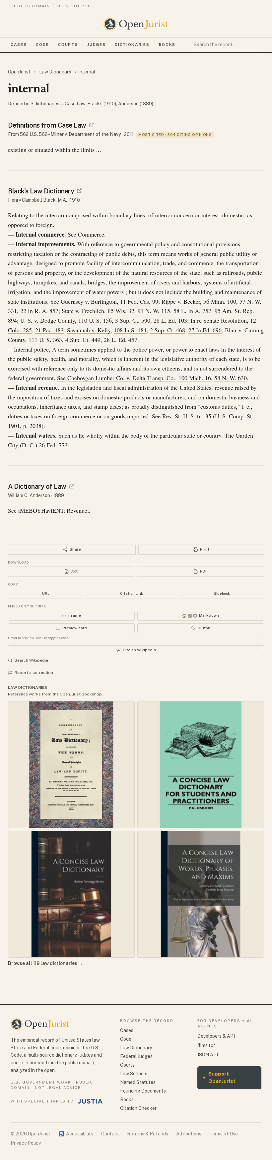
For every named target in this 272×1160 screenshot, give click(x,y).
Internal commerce (40, 234)
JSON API (207, 1054)
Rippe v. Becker (181, 301)
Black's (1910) (101, 103)
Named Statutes (138, 1082)
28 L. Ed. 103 (170, 320)
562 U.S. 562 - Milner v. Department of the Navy (70, 134)
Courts (68, 44)
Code (42, 44)
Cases (19, 44)
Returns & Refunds (147, 1133)
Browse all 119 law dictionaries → (45, 963)
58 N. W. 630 (230, 378)
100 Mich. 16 (194, 378)
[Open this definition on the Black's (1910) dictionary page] (79, 190)
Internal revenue (37, 387)
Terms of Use (223, 1133)
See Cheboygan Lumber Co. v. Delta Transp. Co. (116, 378)
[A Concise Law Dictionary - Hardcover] (71, 894)
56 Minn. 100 (219, 301)
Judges (96, 44)
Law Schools (133, 1073)
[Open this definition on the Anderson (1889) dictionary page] (71, 486)
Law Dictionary (55, 71)
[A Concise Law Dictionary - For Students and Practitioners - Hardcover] (200, 764)
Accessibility (75, 1133)
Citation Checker (138, 1108)
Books (167, 44)
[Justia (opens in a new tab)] (90, 1101)
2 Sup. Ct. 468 (167, 330)
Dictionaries (132, 44)
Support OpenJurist (219, 1077)
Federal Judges (136, 1056)
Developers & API (216, 1036)
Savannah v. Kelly (88, 330)
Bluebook (222, 593)
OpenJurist (20, 71)
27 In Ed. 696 (205, 330)
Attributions (188, 1133)
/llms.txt (206, 1045)
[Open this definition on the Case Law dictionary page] (91, 125)
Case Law (75, 103)
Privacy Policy (26, 1143)
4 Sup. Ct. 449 (83, 340)
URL (45, 593)
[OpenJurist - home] (136, 24)
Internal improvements (45, 244)
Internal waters (35, 435)
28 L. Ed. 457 (120, 340)
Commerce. (92, 234)
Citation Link (131, 593)
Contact (110, 1133)
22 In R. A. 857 (39, 311)
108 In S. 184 (130, 330)
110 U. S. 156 (95, 320)
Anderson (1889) (135, 103)
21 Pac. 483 (49, 330)
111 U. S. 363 (45, 340)
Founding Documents (143, 1091)
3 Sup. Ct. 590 (132, 320)
